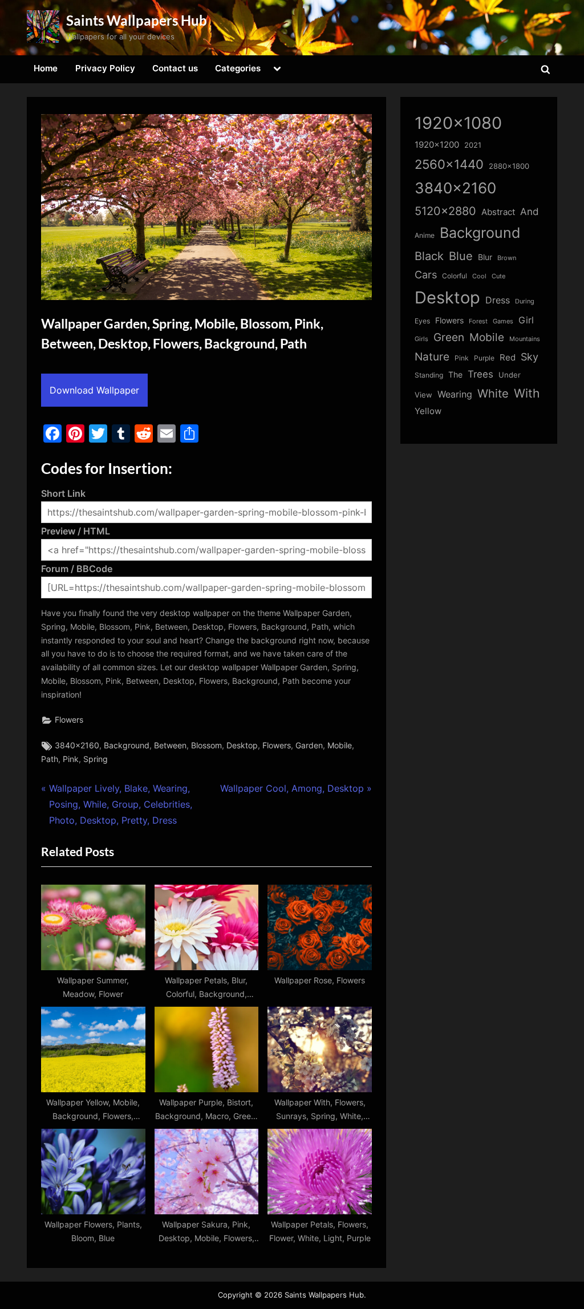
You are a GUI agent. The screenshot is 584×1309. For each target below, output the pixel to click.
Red (508, 357)
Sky (529, 357)
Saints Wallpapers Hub (136, 20)
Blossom (206, 745)
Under (509, 374)
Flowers (69, 719)
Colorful (454, 275)
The (455, 374)
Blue (461, 256)
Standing (429, 375)
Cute (498, 276)
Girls (421, 339)
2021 (472, 145)
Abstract (498, 211)
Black (429, 256)
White (493, 393)
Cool (479, 276)
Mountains (524, 339)
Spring (95, 759)
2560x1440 (449, 164)
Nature (432, 356)
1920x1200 (437, 145)
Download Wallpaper (94, 390)
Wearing (454, 394)
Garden (309, 745)
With (527, 393)
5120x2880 (445, 211)
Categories (238, 68)
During (524, 301)
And (529, 211)
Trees (480, 374)
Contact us (175, 68)
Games (503, 321)
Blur (485, 257)
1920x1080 (458, 123)
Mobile (339, 745)
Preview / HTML (75, 531)
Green (448, 337)
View (423, 395)
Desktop (242, 745)
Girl (526, 320)
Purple (484, 358)
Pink (71, 759)
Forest (478, 321)
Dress (497, 300)
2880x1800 (509, 166)
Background (126, 745)
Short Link (63, 493)
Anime (425, 235)
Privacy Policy (105, 68)
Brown (506, 258)
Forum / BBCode (76, 568)
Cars (426, 275)
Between (170, 745)
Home (46, 68)
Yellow (428, 411)
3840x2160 (77, 745)
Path (49, 759)
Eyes (422, 321)
